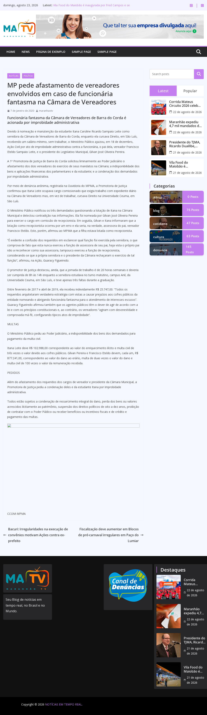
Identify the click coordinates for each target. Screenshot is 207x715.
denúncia (160, 250)
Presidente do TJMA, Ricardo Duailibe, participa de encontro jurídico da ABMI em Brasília (184, 144)
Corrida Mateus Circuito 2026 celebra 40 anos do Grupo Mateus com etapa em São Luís (185, 104)
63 (193, 236)
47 (193, 223)
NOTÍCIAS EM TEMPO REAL (63, 704)
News (26, 52)
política (28, 75)
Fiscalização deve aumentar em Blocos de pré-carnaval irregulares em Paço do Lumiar (108, 535)
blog (156, 211)
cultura (158, 237)
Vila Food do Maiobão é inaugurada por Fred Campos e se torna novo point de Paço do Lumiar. (91, 7)
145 (190, 249)
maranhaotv (46, 110)
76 (193, 210)
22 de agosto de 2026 (187, 112)
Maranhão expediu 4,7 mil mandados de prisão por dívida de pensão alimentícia (185, 124)
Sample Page (81, 52)
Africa (157, 197)
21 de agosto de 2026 (187, 152)
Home (10, 52)
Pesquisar (199, 74)
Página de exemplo (50, 52)
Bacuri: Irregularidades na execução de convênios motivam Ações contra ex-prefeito (38, 535)
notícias (13, 75)
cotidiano (160, 224)
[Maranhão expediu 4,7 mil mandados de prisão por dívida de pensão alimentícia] (168, 616)
